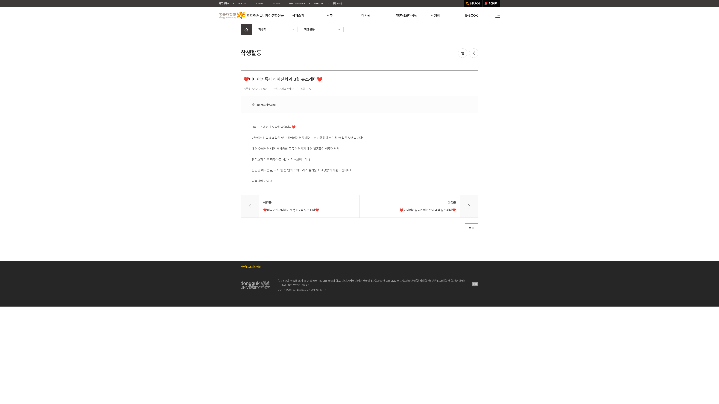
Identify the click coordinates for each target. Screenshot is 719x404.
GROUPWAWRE (297, 3)
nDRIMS (259, 3)
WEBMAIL (318, 3)
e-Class (276, 3)
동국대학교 (224, 3)
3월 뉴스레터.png (266, 104)
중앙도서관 (337, 3)
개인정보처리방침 (251, 267)
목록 (471, 228)
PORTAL (242, 3)
